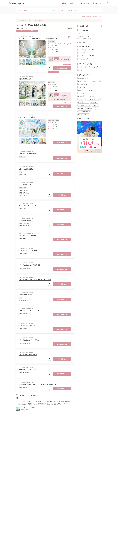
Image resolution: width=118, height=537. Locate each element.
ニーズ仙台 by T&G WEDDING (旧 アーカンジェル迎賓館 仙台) (38, 38)
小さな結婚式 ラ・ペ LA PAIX (28, 250)
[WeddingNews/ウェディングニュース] (16, 4)
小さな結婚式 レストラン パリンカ (29, 340)
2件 (56, 128)
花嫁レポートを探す (86, 3)
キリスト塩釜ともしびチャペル (28, 206)
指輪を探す (64, 3)
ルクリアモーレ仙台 (25, 184)
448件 (56, 51)
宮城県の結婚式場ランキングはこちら (91, 16)
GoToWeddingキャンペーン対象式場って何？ (26, 31)
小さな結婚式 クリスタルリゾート (29, 310)
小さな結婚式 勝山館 (25, 220)
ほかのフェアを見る (67, 64)
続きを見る (68, 53)
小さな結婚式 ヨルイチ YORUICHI (29, 265)
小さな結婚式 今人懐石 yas (27, 325)
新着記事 (95, 3)
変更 (54, 10)
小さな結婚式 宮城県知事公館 (28, 153)
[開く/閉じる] (101, 26)
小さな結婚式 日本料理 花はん (28, 370)
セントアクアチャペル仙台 (27, 117)
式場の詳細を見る (62, 68)
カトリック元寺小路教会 (26, 169)
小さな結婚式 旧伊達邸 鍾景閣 (28, 355)
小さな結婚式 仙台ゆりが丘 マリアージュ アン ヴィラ (35, 280)
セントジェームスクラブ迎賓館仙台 (28, 407)
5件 (27, 195)
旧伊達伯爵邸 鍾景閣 (25, 295)
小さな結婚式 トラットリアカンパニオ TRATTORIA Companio (38, 384)
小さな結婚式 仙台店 (25, 79)
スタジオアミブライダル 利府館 (28, 235)
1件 (56, 90)
